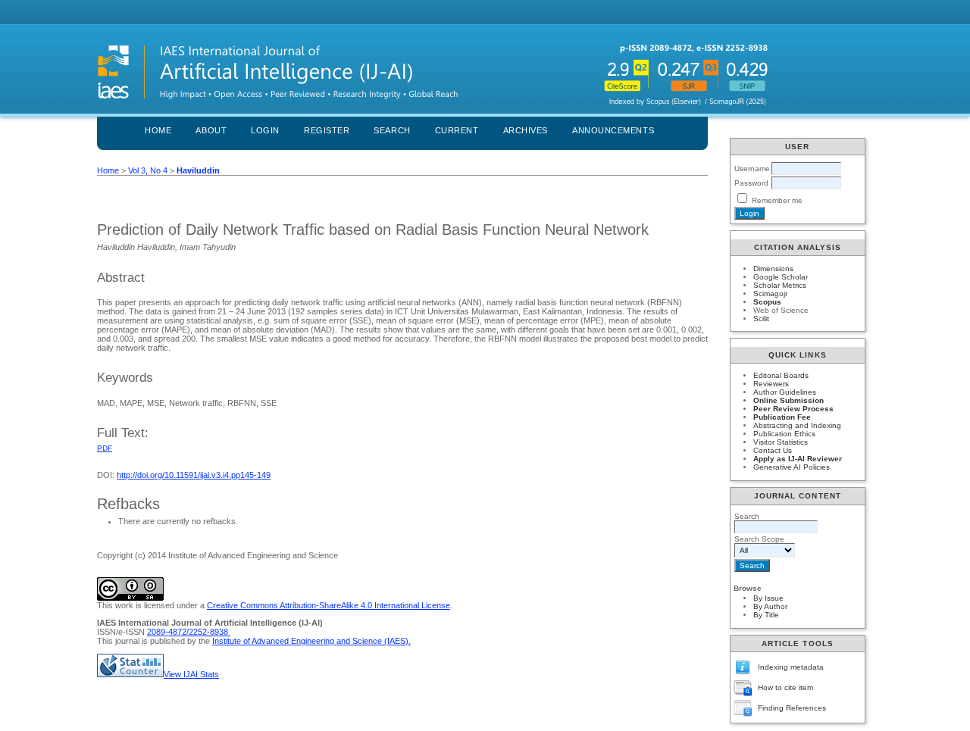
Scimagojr (770, 293)
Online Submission (788, 400)
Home (158, 130)
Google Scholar (780, 277)
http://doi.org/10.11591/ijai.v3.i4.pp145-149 (194, 475)
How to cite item (785, 687)
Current (457, 130)
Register (326, 130)
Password (751, 183)
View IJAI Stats (191, 674)
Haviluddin (198, 170)
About (211, 130)
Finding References (792, 708)
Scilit (761, 318)
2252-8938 (209, 631)
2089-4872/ (168, 631)
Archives (525, 130)
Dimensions (773, 268)
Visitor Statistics (780, 442)
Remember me (777, 200)
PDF (104, 448)
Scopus (767, 302)
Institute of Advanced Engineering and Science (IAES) (310, 640)
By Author (770, 606)
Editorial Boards (781, 375)
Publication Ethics (784, 434)
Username (752, 168)
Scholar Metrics (779, 285)
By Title (766, 615)
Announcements (613, 130)
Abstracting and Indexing (797, 425)
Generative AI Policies (791, 467)
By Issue (768, 598)
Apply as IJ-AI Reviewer (797, 459)
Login (265, 130)
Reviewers (771, 384)
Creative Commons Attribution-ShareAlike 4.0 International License (328, 605)
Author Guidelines (784, 392)
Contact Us (772, 450)
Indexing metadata (791, 667)
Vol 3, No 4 (147, 170)
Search (392, 130)
